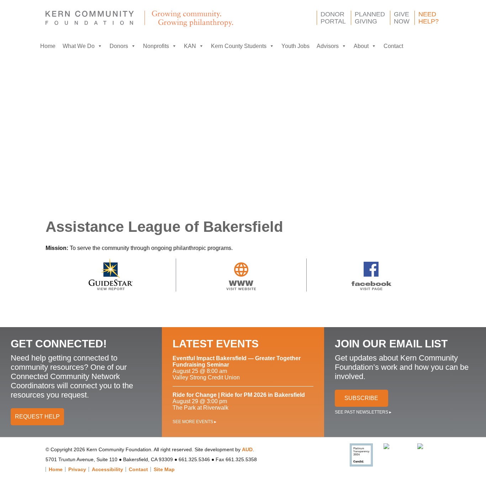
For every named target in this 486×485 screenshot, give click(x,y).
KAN (190, 46)
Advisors (328, 46)
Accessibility (107, 469)
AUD (247, 449)
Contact (393, 46)
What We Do (79, 46)
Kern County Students (238, 46)
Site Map (164, 469)
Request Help (37, 417)
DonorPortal (333, 18)
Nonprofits (156, 46)
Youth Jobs (295, 46)
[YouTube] (442, 46)
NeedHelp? (428, 18)
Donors (119, 46)
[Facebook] (414, 46)
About (361, 46)
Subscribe (361, 398)
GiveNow (402, 18)
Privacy (77, 469)
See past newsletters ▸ (363, 412)
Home (48, 46)
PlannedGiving (370, 18)
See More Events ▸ (194, 421)
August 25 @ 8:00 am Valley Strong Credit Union (237, 367)
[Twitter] (428, 46)
